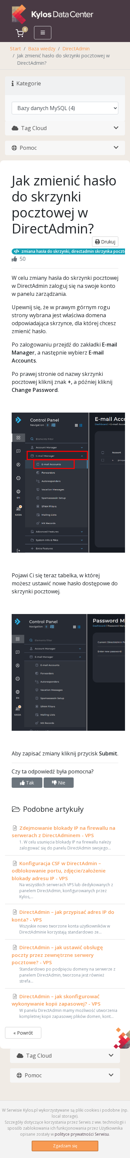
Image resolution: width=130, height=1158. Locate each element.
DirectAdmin (76, 48)
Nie (61, 782)
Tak (29, 782)
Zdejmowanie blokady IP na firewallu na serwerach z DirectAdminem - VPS (63, 837)
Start (15, 48)
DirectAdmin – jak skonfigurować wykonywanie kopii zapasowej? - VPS (64, 1006)
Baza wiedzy (41, 48)
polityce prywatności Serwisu (82, 1134)
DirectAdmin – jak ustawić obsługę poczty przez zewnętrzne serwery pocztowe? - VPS (63, 964)
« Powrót (23, 1033)
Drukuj (107, 241)
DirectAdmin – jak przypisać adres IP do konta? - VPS (63, 922)
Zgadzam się (65, 1146)
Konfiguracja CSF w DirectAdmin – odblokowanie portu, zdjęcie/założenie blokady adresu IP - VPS (62, 880)
